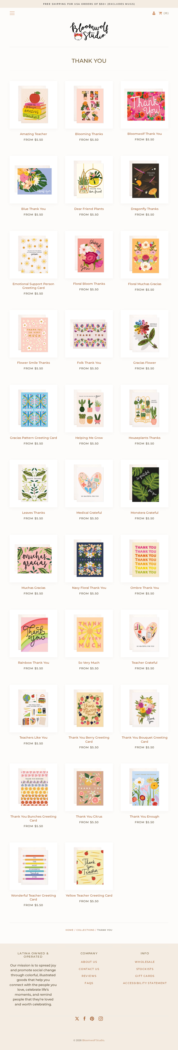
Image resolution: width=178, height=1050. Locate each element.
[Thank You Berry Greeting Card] (89, 708)
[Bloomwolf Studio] (89, 31)
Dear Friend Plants (89, 209)
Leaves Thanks (33, 513)
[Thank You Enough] (144, 787)
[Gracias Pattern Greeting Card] (33, 408)
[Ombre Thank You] (144, 558)
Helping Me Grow (89, 438)
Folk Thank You (89, 363)
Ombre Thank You (144, 588)
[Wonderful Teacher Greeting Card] (33, 866)
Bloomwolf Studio (93, 1040)
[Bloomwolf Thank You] (144, 105)
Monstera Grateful (144, 513)
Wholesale (145, 961)
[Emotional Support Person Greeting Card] (33, 255)
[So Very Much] (89, 633)
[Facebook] (85, 1019)
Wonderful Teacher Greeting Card (33, 897)
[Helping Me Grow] (89, 408)
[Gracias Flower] (144, 334)
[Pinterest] (92, 1019)
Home (70, 930)
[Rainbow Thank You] (33, 633)
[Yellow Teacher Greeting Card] (89, 866)
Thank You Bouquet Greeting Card (145, 739)
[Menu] (12, 13)
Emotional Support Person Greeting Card (33, 286)
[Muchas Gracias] (33, 558)
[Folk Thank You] (89, 334)
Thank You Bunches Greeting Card (33, 818)
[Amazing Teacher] (33, 105)
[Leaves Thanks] (33, 483)
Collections (85, 930)
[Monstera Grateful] (144, 483)
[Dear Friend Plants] (89, 179)
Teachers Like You (33, 737)
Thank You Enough (144, 816)
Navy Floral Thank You (89, 588)
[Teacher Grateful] (144, 633)
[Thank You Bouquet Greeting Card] (144, 708)
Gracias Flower (144, 363)
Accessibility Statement (145, 983)
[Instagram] (101, 1019)
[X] (77, 1019)
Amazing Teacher (33, 134)
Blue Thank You (33, 209)
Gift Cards (145, 976)
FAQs (89, 983)
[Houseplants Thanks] (144, 408)
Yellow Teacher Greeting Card (89, 895)
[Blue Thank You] (33, 179)
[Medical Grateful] (89, 483)
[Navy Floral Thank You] (89, 558)
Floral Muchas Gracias (144, 284)
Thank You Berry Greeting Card (89, 739)
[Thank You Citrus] (89, 787)
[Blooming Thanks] (89, 105)
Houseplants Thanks (144, 438)
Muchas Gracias (33, 588)
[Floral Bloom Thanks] (89, 255)
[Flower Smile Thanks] (33, 334)
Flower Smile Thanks (33, 363)
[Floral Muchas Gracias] (144, 255)
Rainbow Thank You (33, 663)
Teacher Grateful (144, 663)
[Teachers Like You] (33, 708)
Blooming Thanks (89, 134)
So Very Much (89, 663)
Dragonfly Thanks (144, 209)
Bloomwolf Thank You (144, 134)
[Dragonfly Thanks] (144, 179)
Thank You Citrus (89, 816)
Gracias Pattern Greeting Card (33, 438)
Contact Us (89, 969)
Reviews (89, 976)
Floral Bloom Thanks (89, 284)
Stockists (145, 969)
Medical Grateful (89, 513)
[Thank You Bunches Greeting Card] (33, 787)
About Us (89, 961)
